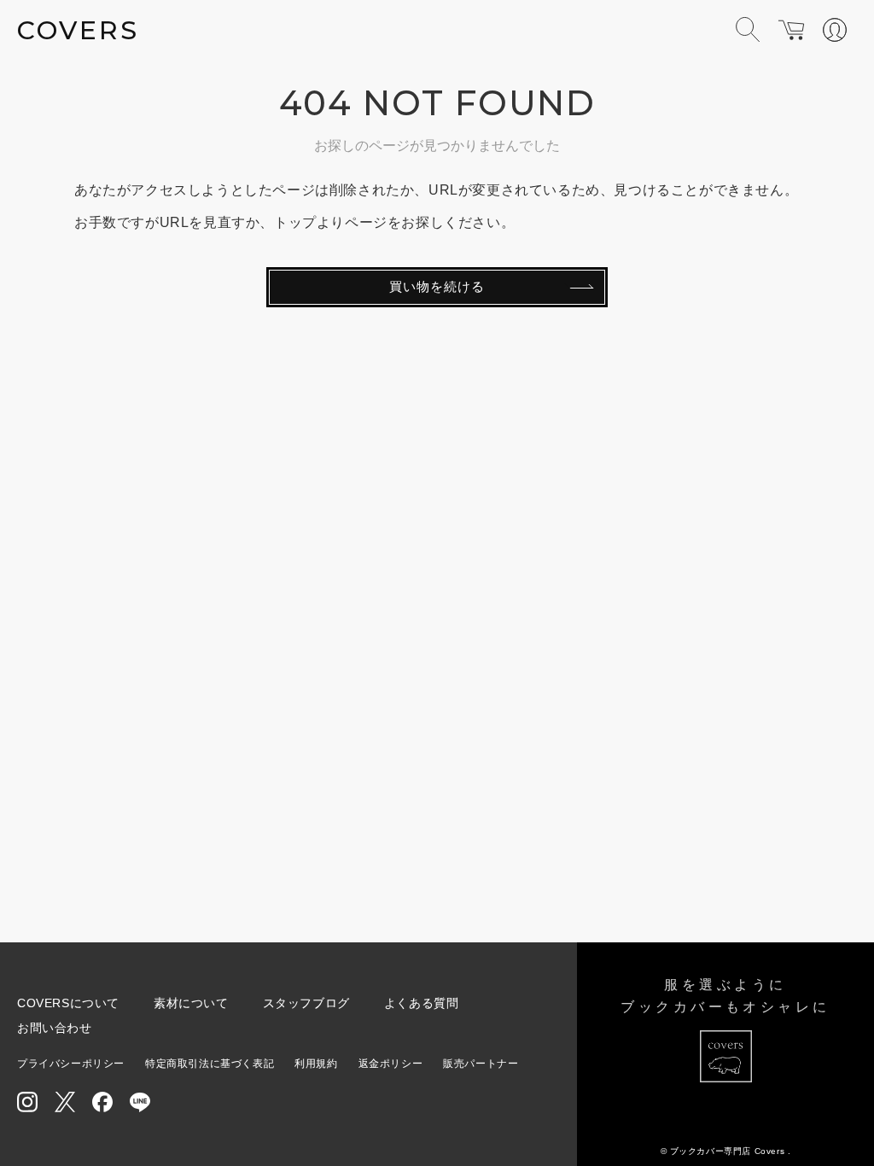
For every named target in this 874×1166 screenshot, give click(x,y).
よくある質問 (421, 1003)
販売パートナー (480, 1064)
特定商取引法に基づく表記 (209, 1064)
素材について (191, 1003)
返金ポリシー (390, 1064)
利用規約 (315, 1064)
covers (78, 30)
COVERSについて (68, 1003)
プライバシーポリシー (71, 1064)
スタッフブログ (306, 1003)
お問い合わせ (54, 1028)
